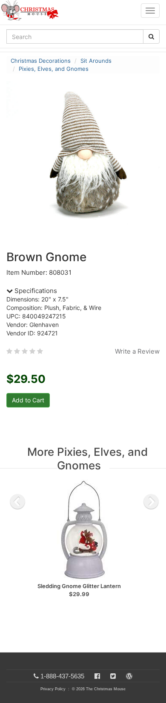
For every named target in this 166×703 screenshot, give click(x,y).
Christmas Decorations (41, 60)
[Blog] (129, 676)
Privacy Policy (53, 689)
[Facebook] (97, 676)
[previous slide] (17, 501)
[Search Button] (151, 36)
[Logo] (32, 10)
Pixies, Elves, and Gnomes (54, 68)
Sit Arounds (96, 60)
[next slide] (151, 501)
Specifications (35, 291)
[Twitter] (113, 676)
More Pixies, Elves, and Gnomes (87, 458)
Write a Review (137, 351)
